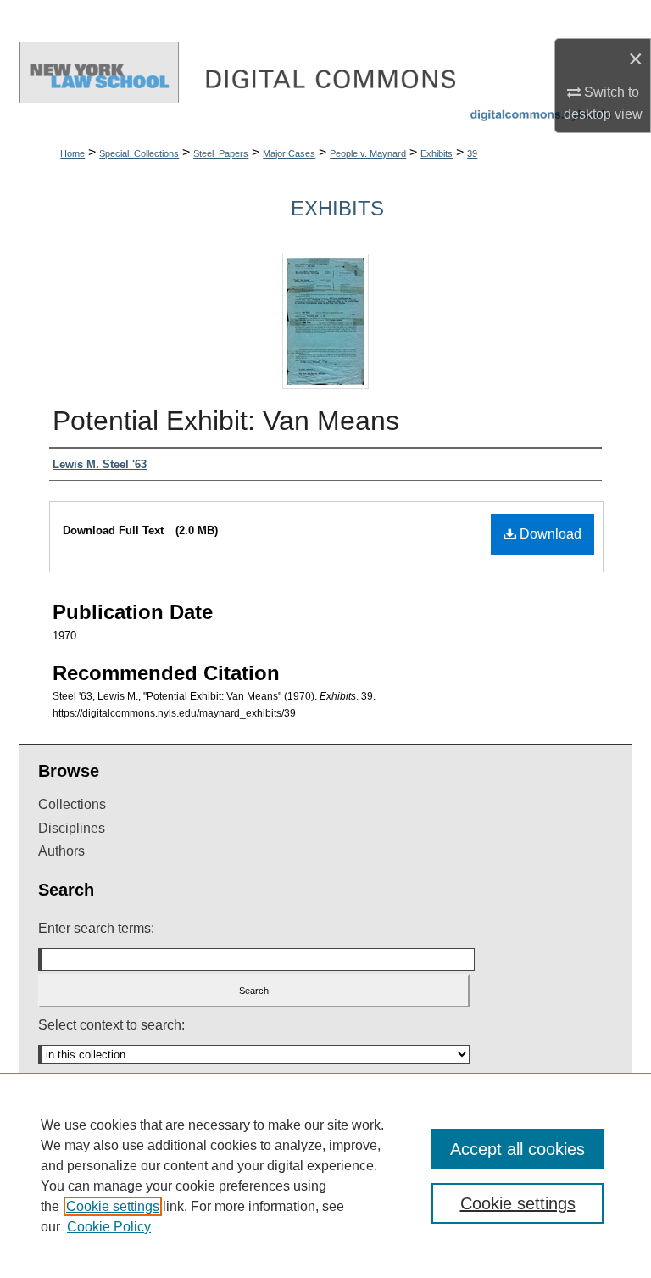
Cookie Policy (109, 1226)
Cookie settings (112, 1206)
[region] (325, 1175)
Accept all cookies (517, 1149)
